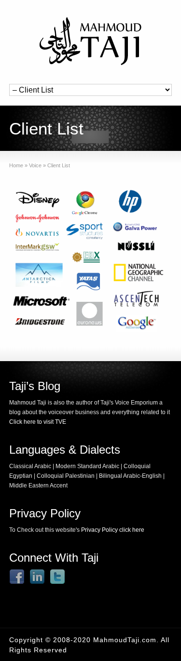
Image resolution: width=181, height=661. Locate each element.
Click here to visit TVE (37, 421)
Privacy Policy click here (112, 529)
